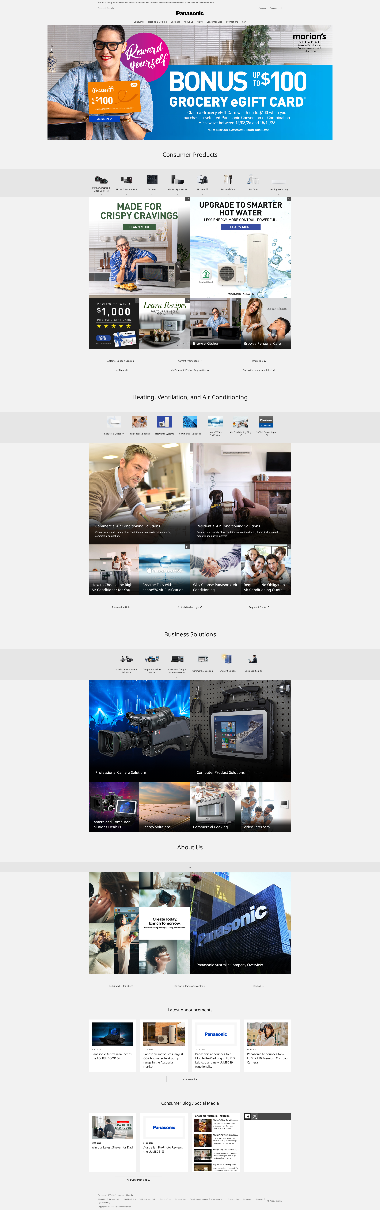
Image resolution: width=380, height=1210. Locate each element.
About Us (102, 1199)
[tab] (247, 1116)
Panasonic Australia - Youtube (211, 1115)
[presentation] (247, 1116)
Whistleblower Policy (148, 1199)
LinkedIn (129, 1195)
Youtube (121, 1195)
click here (209, 2)
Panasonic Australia (106, 8)
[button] (101, 183)
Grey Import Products (199, 1199)
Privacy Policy (114, 1199)
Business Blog (233, 1199)
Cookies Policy (130, 1199)
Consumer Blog (217, 1199)
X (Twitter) (112, 1195)
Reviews (259, 1199)
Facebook (102, 1195)
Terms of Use (165, 1199)
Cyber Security (104, 1202)
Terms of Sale (180, 1199)
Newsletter (247, 1199)
